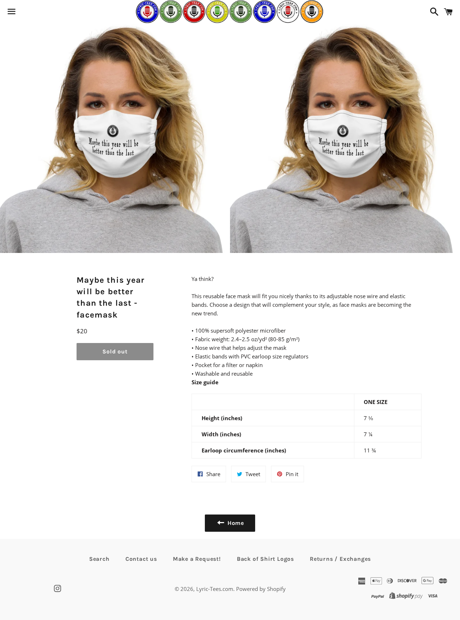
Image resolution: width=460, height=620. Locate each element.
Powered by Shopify (261, 588)
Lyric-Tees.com (214, 588)
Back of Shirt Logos (265, 558)
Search (99, 558)
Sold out (114, 351)
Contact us (141, 558)
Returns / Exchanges (340, 558)
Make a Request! (197, 558)
